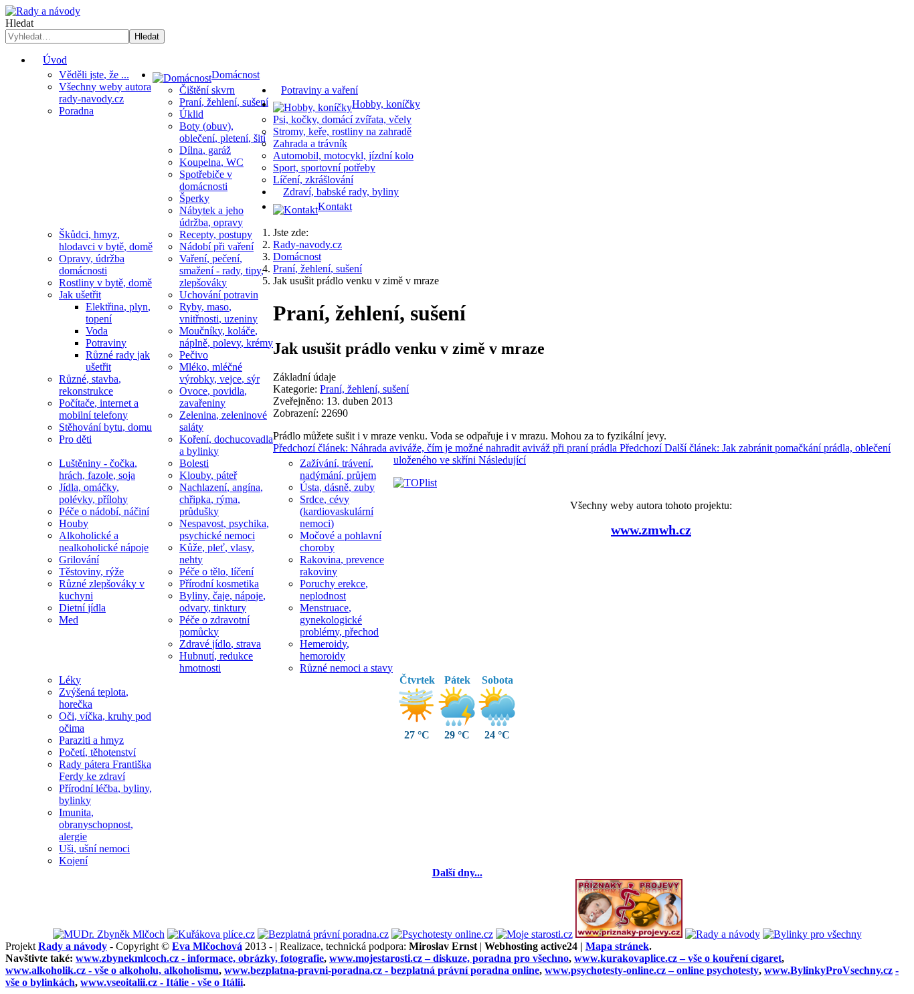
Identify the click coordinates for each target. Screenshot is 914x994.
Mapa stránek (617, 946)
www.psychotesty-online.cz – (652, 970)
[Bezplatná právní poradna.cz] (323, 934)
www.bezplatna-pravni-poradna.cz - (381, 970)
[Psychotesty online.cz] (442, 934)
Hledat (19, 23)
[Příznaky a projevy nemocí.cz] (628, 934)
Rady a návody (72, 946)
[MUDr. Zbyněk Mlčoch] (109, 934)
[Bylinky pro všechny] (812, 934)
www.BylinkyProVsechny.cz (828, 970)
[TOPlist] (415, 482)
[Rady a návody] (722, 934)
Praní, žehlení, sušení (364, 389)
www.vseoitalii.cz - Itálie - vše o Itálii (161, 982)
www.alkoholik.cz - (112, 970)
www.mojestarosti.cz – (449, 958)
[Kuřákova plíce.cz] (211, 934)
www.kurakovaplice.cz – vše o (678, 958)
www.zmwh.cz (651, 529)
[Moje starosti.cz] (534, 934)
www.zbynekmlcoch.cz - (200, 958)
